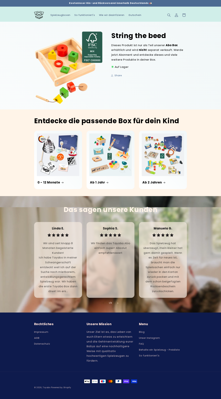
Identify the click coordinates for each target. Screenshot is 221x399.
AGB (36, 338)
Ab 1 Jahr (97, 182)
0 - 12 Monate (49, 182)
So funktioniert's (149, 355)
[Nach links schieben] (103, 303)
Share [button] (118, 75)
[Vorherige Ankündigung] (35, 3)
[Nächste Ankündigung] (185, 3)
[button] (169, 15)
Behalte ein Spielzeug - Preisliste (159, 349)
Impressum (41, 332)
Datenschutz (42, 343)
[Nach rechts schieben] (117, 303)
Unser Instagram (149, 338)
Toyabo (46, 387)
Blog (142, 332)
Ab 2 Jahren (152, 182)
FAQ (141, 343)
